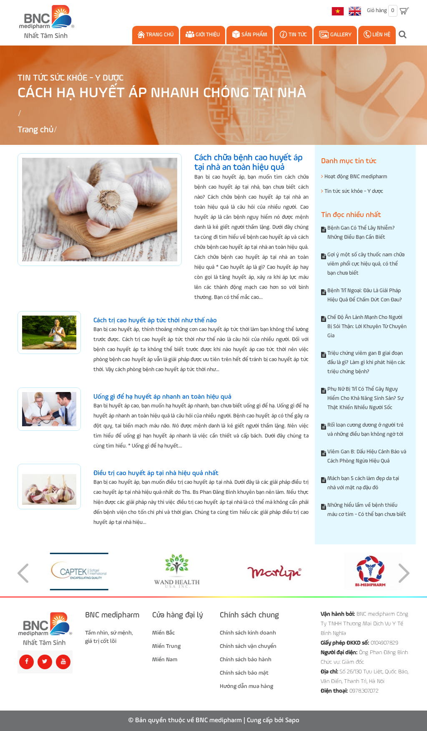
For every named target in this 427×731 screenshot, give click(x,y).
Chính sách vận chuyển (248, 646)
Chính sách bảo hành (245, 660)
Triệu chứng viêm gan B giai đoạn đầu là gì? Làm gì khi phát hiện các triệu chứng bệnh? (366, 362)
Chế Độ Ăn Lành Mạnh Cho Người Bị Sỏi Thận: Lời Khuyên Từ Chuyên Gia (367, 327)
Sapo (292, 720)
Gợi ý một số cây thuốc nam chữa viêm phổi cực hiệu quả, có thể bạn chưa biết (365, 264)
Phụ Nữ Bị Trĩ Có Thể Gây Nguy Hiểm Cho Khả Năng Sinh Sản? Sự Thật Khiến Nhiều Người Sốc (365, 398)
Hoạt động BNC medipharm (355, 177)
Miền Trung (166, 646)
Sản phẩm (253, 35)
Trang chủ (159, 35)
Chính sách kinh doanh (248, 633)
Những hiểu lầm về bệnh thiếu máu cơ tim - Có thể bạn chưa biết (366, 510)
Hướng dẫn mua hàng (246, 686)
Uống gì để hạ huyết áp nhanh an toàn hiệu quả (162, 397)
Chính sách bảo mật (244, 673)
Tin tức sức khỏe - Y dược (70, 78)
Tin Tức (297, 35)
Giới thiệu (207, 35)
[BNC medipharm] (45, 628)
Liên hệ (380, 35)
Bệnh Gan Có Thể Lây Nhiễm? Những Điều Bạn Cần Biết (361, 232)
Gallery (340, 35)
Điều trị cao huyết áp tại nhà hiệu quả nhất (156, 473)
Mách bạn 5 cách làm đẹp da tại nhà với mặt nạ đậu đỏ (363, 483)
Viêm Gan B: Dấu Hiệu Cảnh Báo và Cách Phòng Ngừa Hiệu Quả (366, 456)
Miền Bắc (163, 633)
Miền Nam (164, 660)
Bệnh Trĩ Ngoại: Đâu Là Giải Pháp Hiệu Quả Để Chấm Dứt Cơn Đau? (364, 295)
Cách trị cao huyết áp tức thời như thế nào (155, 320)
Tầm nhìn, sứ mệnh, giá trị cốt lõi (109, 637)
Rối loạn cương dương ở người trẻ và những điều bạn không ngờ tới (365, 429)
